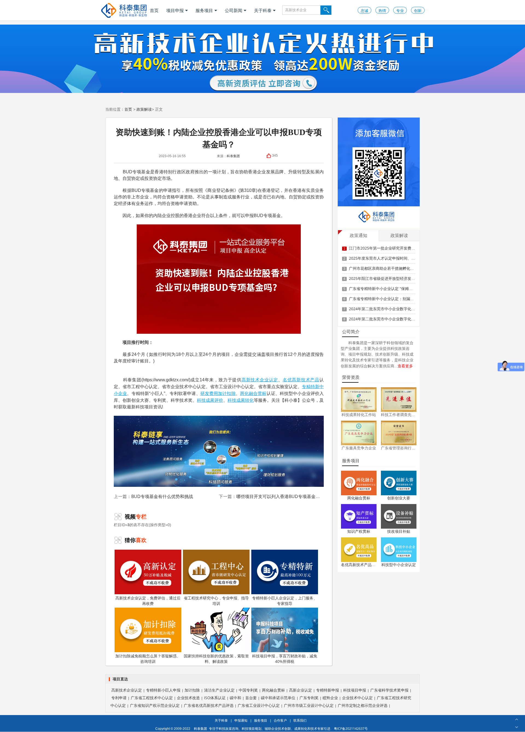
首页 (154, 10)
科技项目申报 (354, 690)
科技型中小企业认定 (398, 564)
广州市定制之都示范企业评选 (362, 705)
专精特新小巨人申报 (163, 690)
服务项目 (204, 10)
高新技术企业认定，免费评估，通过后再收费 (147, 600)
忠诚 (364, 10)
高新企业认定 (300, 690)
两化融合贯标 (253, 393)
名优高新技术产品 (301, 380)
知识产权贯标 (358, 531)
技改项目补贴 (398, 531)
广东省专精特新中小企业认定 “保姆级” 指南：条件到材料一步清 (403, 288)
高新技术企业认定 (259, 380)
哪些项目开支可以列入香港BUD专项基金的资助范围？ (289, 496)
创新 (418, 10)
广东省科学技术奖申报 (389, 690)
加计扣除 (227, 393)
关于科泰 (263, 10)
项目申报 (175, 10)
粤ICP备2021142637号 (351, 728)
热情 (382, 10)
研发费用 (209, 393)
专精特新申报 (327, 690)
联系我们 (300, 720)
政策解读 (144, 109)
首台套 (251, 697)
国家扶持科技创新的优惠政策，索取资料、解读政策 (216, 658)
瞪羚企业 (330, 697)
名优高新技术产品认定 (360, 564)
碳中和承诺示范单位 (278, 697)
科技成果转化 (241, 400)
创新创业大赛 (398, 497)
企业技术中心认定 (357, 697)
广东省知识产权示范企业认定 (155, 705)
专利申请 (119, 697)
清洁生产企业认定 (219, 690)
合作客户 (280, 720)
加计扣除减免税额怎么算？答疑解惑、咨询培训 (147, 658)
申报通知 (240, 720)
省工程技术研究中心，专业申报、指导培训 (216, 600)
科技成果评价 (210, 400)
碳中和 (235, 697)
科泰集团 (233, 156)
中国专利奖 (248, 690)
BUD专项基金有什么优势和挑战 (162, 496)
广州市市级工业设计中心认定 (309, 705)
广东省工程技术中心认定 (152, 697)
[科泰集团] (124, 10)
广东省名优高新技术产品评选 (209, 705)
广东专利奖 (309, 697)
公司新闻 (233, 10)
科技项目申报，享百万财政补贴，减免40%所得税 (284, 658)
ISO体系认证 (215, 697)
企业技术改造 (188, 697)
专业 (400, 10)
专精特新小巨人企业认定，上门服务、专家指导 (284, 600)
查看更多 (405, 365)
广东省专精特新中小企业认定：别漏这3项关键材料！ (394, 298)
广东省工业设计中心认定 (259, 705)
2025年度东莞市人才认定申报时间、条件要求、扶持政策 (397, 258)
